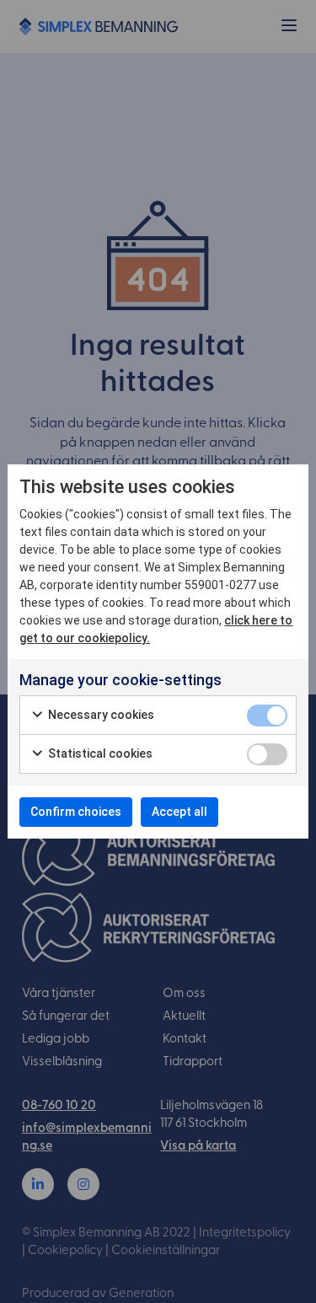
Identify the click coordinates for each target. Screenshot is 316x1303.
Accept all (179, 811)
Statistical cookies (99, 753)
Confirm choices (75, 811)
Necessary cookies (100, 714)
